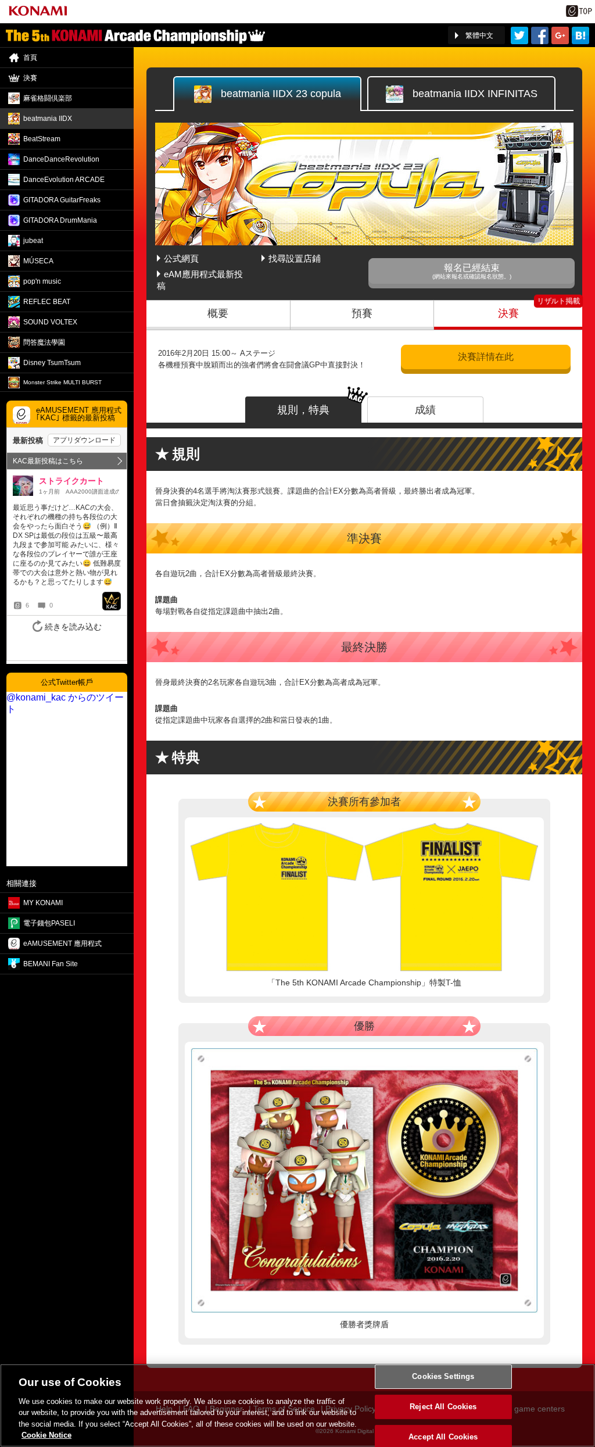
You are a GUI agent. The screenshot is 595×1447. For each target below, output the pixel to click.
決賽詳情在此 (486, 357)
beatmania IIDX (47, 119)
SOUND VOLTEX (50, 322)
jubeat (33, 241)
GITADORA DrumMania (60, 220)
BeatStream (41, 139)
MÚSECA (38, 261)
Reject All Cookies (443, 1406)
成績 (425, 410)
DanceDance (61, 159)
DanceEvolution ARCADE (64, 180)
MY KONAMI (43, 903)
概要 (217, 313)
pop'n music (42, 281)
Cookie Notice (46, 1435)
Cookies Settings (443, 1377)
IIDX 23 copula (281, 93)
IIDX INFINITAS (475, 93)
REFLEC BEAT (46, 302)
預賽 (362, 313)
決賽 (508, 313)
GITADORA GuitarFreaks (62, 200)
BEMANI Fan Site (50, 964)
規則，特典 (303, 410)
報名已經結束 (471, 271)
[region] (297, 1405)
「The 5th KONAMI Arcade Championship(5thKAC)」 (135, 35)
